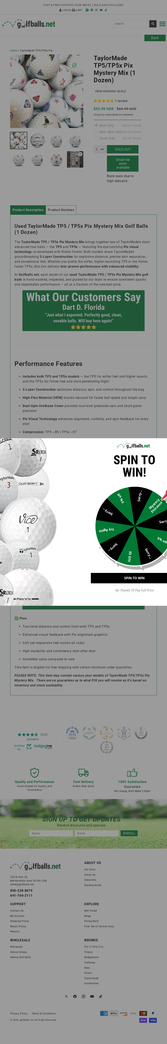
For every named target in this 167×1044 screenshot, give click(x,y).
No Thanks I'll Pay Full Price (134, 590)
